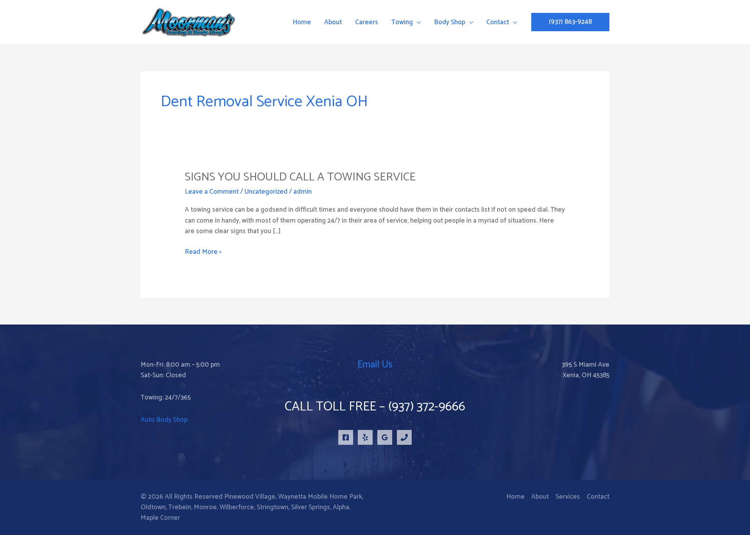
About (540, 497)
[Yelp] (365, 437)
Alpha (341, 507)
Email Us (375, 365)
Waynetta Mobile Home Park (320, 496)
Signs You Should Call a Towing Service (300, 177)
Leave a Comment (212, 191)
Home (515, 497)
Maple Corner (160, 517)
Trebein (179, 507)
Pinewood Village (249, 496)
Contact (598, 497)
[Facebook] (345, 437)
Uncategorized (266, 191)
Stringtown (272, 507)
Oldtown (153, 507)
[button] (570, 22)
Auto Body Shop (164, 419)
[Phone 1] (404, 437)
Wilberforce (237, 507)
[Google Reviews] (384, 437)
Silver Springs (310, 507)
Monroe (205, 507)
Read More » (203, 252)
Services (567, 497)
